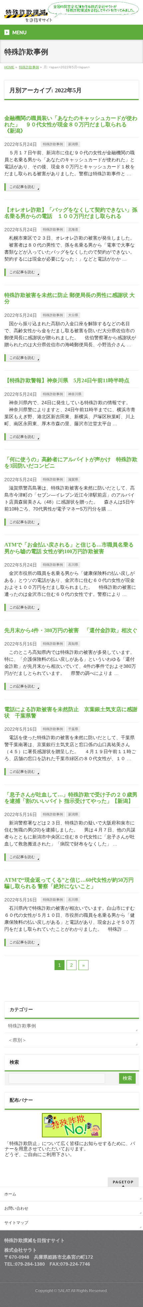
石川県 (73, 565)
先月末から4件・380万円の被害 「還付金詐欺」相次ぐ (70, 630)
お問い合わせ (16, 1208)
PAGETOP (123, 1182)
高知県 (73, 644)
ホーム (10, 1194)
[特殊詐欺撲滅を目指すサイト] (71, 14)
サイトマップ (16, 1222)
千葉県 (73, 729)
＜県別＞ (17, 1040)
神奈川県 (74, 394)
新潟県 (73, 144)
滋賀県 (73, 479)
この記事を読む (22, 187)
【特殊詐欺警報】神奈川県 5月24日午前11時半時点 (66, 380)
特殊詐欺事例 (53, 144)
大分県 (73, 315)
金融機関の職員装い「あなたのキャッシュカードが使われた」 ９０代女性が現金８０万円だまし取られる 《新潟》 (70, 124)
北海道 (73, 229)
